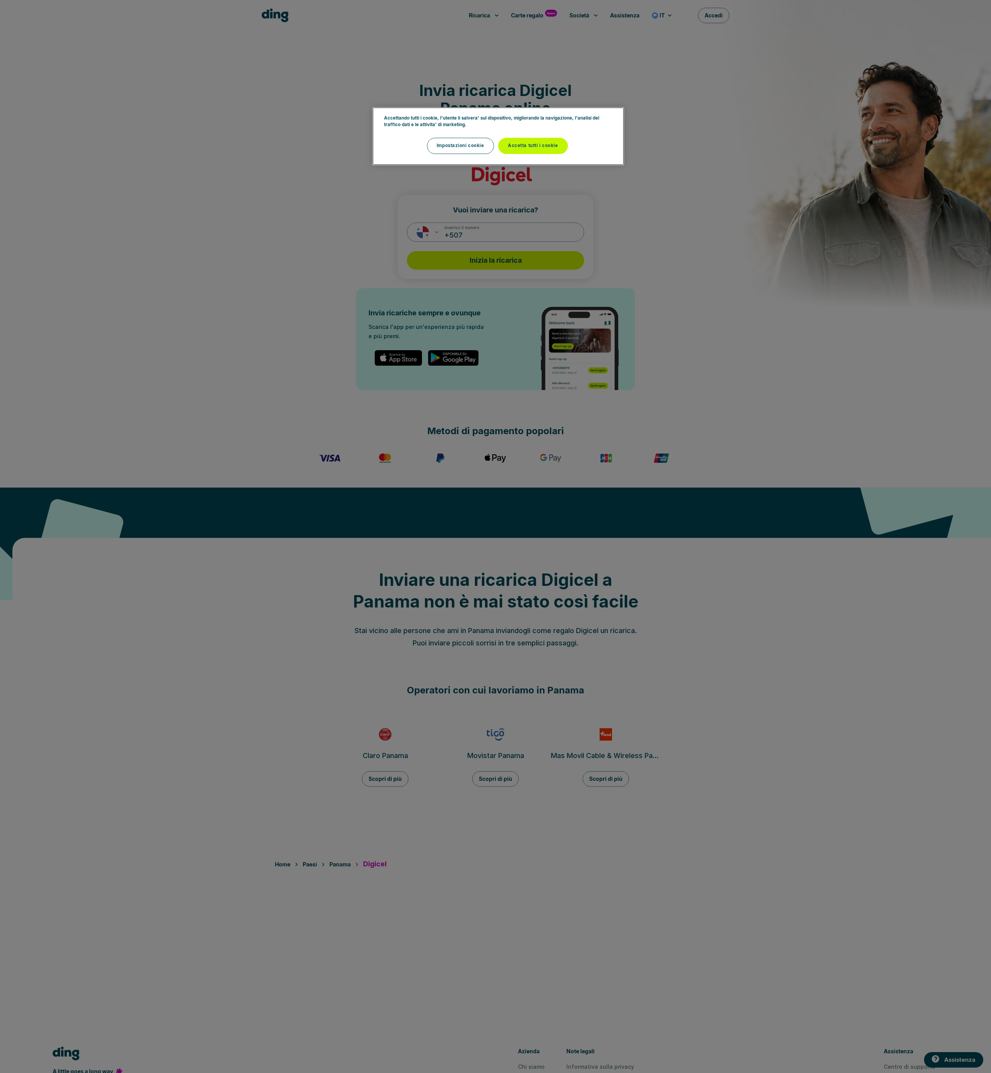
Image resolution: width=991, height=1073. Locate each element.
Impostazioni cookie (460, 145)
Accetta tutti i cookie (533, 145)
